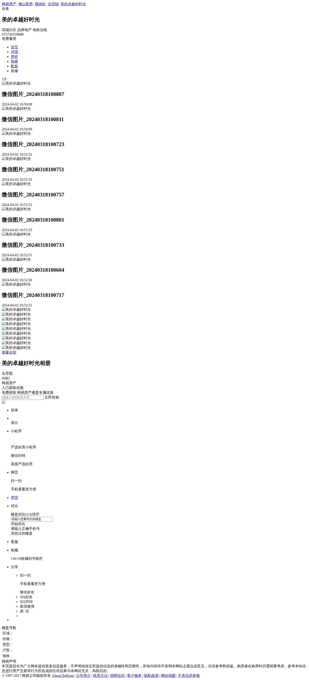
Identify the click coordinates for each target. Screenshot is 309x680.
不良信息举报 (189, 676)
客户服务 (134, 676)
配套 (14, 66)
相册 (14, 61)
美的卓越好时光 (73, 4)
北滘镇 (53, 4)
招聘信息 (117, 676)
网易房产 (9, 4)
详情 (14, 52)
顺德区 (40, 4)
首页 (14, 47)
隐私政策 (151, 676)
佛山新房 (25, 4)
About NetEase (63, 676)
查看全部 (9, 352)
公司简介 (83, 676)
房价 (14, 57)
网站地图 (168, 676)
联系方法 (100, 676)
